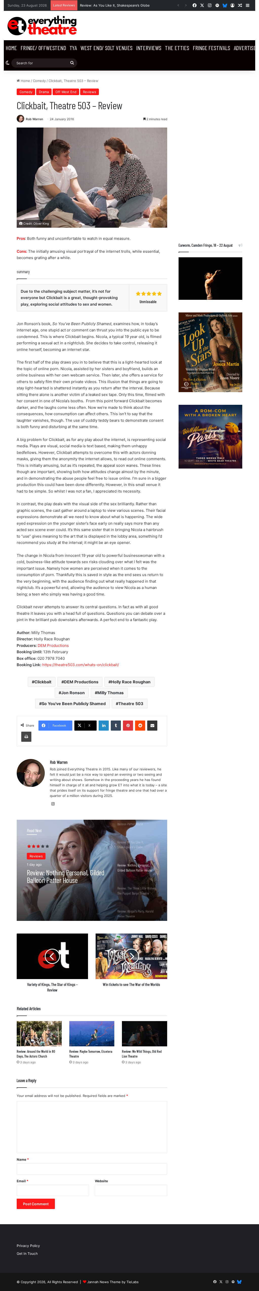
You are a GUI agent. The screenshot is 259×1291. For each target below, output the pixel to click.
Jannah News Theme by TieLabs (113, 1282)
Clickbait (42, 681)
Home (11, 47)
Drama (44, 92)
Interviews (148, 47)
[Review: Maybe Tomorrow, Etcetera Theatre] (91, 1033)
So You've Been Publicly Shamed (74, 703)
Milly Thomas (110, 692)
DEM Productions (53, 645)
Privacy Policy (28, 1246)
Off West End (65, 92)
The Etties (177, 47)
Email (22, 1181)
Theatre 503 (130, 703)
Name (23, 1159)
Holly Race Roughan (130, 681)
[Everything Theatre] (43, 25)
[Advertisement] (210, 154)
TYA (73, 47)
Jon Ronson (73, 692)
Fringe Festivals (211, 47)
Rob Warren (34, 119)
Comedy (39, 81)
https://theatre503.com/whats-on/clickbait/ (80, 664)
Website (101, 1181)
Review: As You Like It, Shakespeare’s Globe (115, 5)
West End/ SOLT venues (106, 47)
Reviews (89, 92)
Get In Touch (27, 1254)
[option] (92, 870)
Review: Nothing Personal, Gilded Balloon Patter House (65, 876)
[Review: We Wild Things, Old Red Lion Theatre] (144, 1033)
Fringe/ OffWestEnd (43, 47)
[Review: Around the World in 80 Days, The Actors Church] (39, 1033)
